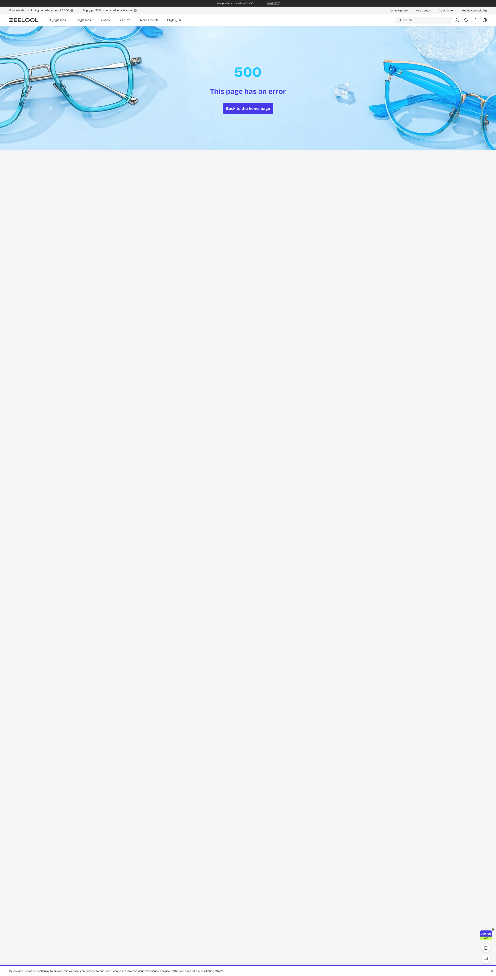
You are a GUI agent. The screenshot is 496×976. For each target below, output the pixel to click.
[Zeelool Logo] (24, 20)
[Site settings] (482, 21)
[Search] (399, 20)
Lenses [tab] (105, 20)
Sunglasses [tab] (83, 20)
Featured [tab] (124, 20)
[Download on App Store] (486, 948)
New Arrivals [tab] (149, 20)
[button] (486, 935)
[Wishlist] (466, 20)
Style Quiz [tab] (174, 20)
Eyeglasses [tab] (58, 20)
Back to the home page (248, 108)
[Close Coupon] (493, 929)
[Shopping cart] (473, 21)
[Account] (457, 20)
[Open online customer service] (486, 958)
